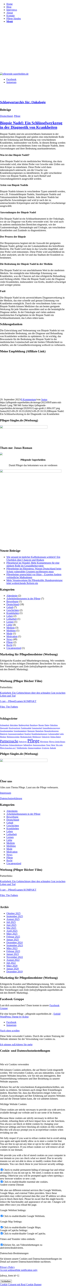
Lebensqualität (53, 734)
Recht (9, 645)
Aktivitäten (14, 725)
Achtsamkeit (4, 725)
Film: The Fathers (9, 706)
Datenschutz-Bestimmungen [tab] (14, 1253)
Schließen (6, 1281)
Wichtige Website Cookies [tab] (13, 1104)
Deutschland (6, 116)
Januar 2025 (12, 939)
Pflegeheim (44, 742)
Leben (9, 616)
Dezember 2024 (14, 942)
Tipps (48, 745)
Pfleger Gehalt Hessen (57, 742)
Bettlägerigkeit (24, 725)
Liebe (9, 624)
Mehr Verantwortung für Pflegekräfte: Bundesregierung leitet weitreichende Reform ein (34, 582)
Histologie (4, 734)
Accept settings (7, 1270)
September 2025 (14, 916)
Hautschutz (39, 731)
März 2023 (11, 948)
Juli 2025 (11, 922)
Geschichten (12, 610)
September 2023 (14, 945)
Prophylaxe (4, 745)
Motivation (11, 636)
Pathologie (23, 742)
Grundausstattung (20, 731)
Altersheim (11, 595)
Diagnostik (4, 728)
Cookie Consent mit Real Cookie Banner (20, 1284)
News (9, 639)
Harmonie (31, 731)
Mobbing (11, 630)
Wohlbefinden (22, 748)
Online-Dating (55, 737)
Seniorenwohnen (39, 745)
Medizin (10, 627)
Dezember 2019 (14, 971)
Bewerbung (12, 601)
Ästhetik (53, 748)
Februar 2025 (13, 936)
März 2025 (11, 933)
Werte (53, 745)
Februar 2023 (13, 951)
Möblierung (36, 737)
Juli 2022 (11, 962)
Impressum (5, 793)
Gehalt (9, 607)
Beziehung (34, 725)
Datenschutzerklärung (11, 798)
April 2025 (11, 930)
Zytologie (45, 748)
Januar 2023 (12, 954)
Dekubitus (54, 725)
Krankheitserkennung (40, 734)
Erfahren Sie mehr (23, 1044)
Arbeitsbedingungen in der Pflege (23, 598)
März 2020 (11, 965)
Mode (9, 633)
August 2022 (13, 960)
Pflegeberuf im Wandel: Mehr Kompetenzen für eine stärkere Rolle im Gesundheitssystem (32, 564)
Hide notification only (26, 1270)
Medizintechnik (26, 737)
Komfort (28, 734)
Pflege (17, 116)
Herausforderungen (51, 731)
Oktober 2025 (13, 913)
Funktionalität (26, 728)
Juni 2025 (11, 925)
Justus (44, 399)
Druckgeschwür (14, 728)
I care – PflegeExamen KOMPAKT (18, 701)
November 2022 (14, 957)
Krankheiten (12, 613)
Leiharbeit (11, 619)
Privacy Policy (7, 1267)
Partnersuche (9, 741)
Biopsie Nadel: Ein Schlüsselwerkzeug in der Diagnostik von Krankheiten (31, 125)
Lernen (10, 621)
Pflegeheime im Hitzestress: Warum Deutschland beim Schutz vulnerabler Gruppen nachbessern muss (33, 570)
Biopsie (41, 725)
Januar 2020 (12, 968)
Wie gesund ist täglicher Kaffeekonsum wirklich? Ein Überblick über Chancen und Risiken (33, 558)
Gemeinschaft (37, 728)
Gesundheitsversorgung (51, 728)
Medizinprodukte (13, 737)
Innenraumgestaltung (16, 734)
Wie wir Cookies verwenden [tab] (14, 1064)
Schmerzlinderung (16, 745)
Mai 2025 (11, 928)
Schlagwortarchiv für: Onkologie (23, 102)
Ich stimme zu (7, 1044)
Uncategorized (13, 648)
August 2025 (13, 919)
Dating (47, 725)
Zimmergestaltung (34, 748)
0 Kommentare (28, 399)
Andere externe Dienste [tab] (12, 1184)
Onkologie (46, 737)
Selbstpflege (27, 745)
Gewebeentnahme (6, 731)
